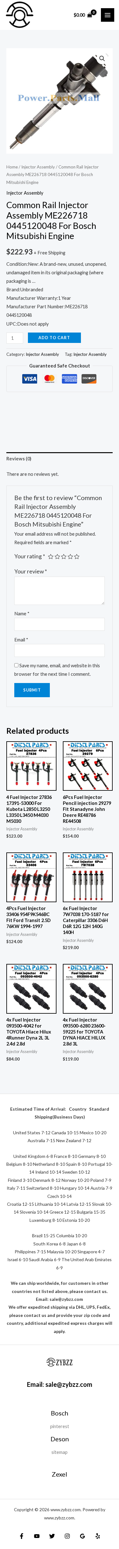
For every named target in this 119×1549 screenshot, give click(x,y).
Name (22, 613)
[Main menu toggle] (107, 14)
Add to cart (54, 337)
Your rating (29, 556)
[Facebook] (21, 1536)
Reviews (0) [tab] (18, 458)
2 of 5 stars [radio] (57, 557)
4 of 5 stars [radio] (70, 557)
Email (21, 639)
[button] (102, 58)
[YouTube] (37, 1536)
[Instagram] (67, 1536)
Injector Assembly (38, 166)
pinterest (59, 1426)
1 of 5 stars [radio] (51, 557)
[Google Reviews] (82, 1536)
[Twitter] (52, 1536)
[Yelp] (98, 1536)
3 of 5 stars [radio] (64, 557)
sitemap (59, 1452)
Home (12, 166)
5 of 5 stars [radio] (77, 557)
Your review (30, 571)
